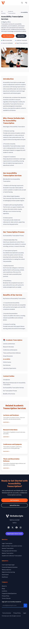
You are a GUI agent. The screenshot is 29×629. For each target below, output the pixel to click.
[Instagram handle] (20, 527)
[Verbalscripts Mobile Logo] (3, 3)
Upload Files (21, 36)
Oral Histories (7, 365)
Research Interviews (8, 347)
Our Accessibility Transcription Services (13, 387)
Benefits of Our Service (9, 394)
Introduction (6, 380)
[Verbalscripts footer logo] (14, 516)
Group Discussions (8, 356)
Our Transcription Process (10, 391)
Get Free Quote (14, 500)
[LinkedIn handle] (8, 527)
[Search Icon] (22, 2)
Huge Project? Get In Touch (14, 533)
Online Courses (7, 362)
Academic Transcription (11, 12)
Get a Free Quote (8, 36)
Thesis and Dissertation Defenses (12, 353)
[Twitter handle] (12, 527)
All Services (3, 12)
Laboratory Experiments (9, 368)
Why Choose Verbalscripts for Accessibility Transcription (14, 383)
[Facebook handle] (16, 527)
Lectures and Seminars (9, 344)
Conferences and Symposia (10, 350)
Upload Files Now (14, 505)
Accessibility (6, 359)
